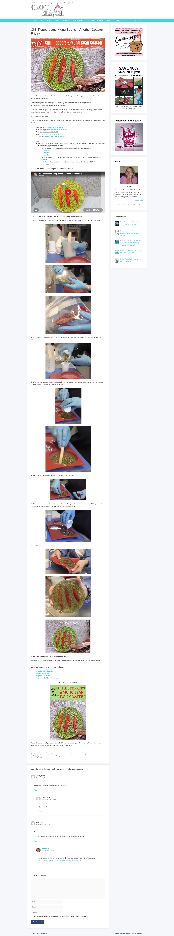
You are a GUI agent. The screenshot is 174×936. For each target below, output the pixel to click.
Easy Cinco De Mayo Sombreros (47, 678)
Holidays (64, 20)
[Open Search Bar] (136, 20)
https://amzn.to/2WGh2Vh (54, 136)
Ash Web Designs (137, 933)
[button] (140, 20)
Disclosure (44, 933)
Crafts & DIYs (44, 20)
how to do (60, 754)
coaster (43, 754)
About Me (100, 20)
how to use (74, 754)
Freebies (118, 20)
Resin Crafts (57, 752)
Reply (35, 790)
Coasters (51, 752)
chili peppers (36, 754)
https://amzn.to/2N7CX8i (58, 130)
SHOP (108, 20)
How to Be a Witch (38, 758)
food (50, 754)
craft (47, 754)
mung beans (86, 754)
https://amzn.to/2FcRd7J (49, 132)
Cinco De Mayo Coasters (44, 671)
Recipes (56, 20)
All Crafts (35, 752)
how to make (67, 754)
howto (80, 754)
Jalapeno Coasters (42, 673)
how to (54, 754)
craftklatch (45, 849)
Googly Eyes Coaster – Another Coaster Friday (46, 756)
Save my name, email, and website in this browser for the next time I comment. (60, 916)
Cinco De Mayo (43, 752)
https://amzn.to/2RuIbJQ (54, 127)
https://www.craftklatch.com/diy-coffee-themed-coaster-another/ (60, 860)
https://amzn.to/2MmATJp (51, 134)
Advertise (91, 20)
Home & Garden (77, 20)
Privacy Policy (35, 933)
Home (34, 20)
